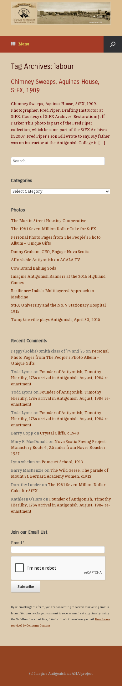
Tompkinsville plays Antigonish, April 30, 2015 (55, 320)
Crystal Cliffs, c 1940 (59, 433)
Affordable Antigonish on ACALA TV (45, 260)
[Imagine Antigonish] (61, 13)
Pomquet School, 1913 (62, 462)
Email (17, 543)
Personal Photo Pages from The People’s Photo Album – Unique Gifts (60, 357)
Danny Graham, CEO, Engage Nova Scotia (50, 252)
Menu (23, 44)
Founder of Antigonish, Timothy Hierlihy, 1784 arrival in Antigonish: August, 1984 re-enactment (60, 378)
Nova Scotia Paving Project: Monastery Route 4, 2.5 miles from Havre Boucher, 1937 (59, 448)
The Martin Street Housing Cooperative (48, 221)
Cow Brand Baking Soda (33, 268)
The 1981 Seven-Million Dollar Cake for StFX (53, 229)
